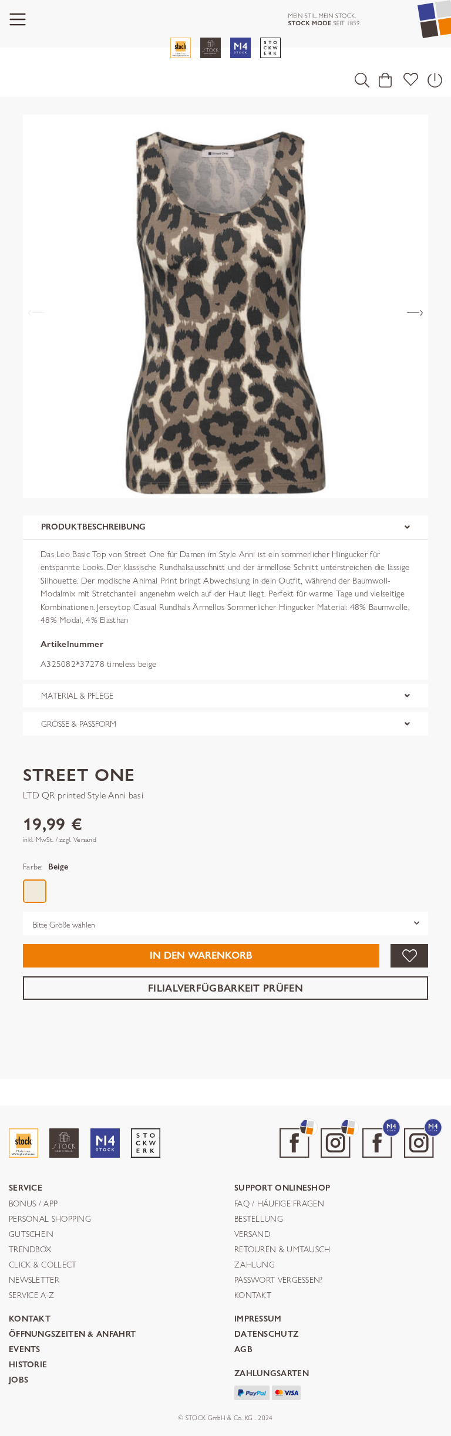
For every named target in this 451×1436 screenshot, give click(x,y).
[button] (362, 79)
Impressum (258, 1319)
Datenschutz (266, 1334)
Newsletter (34, 1280)
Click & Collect (43, 1265)
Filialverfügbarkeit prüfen (225, 988)
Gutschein (31, 1234)
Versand (252, 1234)
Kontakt (252, 1295)
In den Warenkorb (201, 955)
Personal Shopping (50, 1219)
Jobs (18, 1380)
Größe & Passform (78, 724)
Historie (28, 1365)
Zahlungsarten (271, 1374)
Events (25, 1350)
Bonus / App (33, 1204)
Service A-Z (31, 1295)
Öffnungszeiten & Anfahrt (72, 1334)
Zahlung (254, 1265)
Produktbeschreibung (93, 527)
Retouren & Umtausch (282, 1250)
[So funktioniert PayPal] (252, 1391)
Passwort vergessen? (278, 1280)
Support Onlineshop (282, 1188)
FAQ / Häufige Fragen (279, 1204)
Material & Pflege (77, 695)
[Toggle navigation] (17, 20)
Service (25, 1188)
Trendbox (30, 1250)
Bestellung (258, 1219)
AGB (243, 1350)
